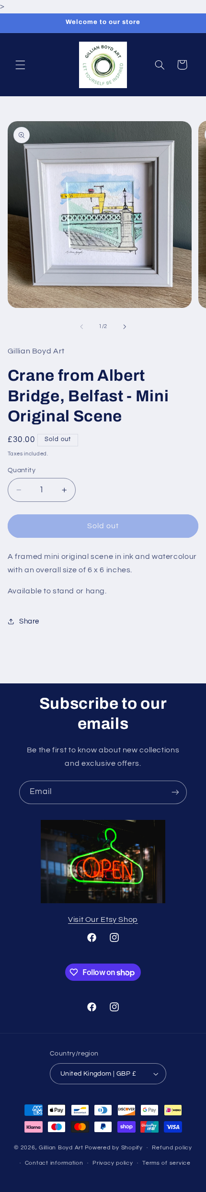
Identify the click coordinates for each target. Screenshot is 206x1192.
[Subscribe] (175, 792)
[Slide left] (81, 326)
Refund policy (172, 1147)
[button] (20, 65)
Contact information (54, 1163)
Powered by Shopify (114, 1147)
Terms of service (166, 1163)
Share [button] (29, 621)
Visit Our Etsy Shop (103, 919)
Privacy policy (112, 1163)
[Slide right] (124, 326)
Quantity (21, 470)
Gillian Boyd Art (61, 1147)
